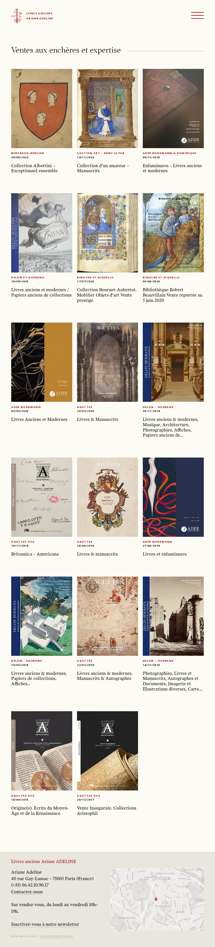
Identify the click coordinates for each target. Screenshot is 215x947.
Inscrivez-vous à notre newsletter (45, 924)
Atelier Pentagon (56, 936)
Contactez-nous (27, 891)
